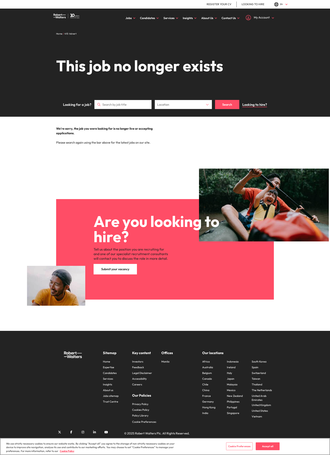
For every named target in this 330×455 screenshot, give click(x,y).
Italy (229, 373)
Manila (165, 361)
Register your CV (219, 4)
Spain (255, 367)
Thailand (257, 384)
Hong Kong (208, 407)
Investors (137, 361)
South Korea (259, 361)
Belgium (207, 373)
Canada (207, 378)
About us (108, 390)
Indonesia (233, 361)
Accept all (267, 446)
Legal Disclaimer (142, 373)
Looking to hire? (254, 104)
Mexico (231, 390)
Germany (208, 401)
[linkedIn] (94, 432)
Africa (206, 361)
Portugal (232, 407)
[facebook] (71, 432)
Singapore (233, 413)
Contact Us (229, 18)
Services (169, 18)
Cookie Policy (67, 451)
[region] (165, 446)
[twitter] (59, 432)
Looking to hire (253, 4)
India (205, 413)
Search (227, 104)
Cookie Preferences (144, 422)
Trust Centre (110, 401)
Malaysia (232, 384)
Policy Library (140, 415)
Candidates (147, 18)
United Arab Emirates (259, 398)
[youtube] (106, 432)
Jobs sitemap (111, 396)
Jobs (128, 18)
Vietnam (257, 416)
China (205, 390)
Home (106, 361)
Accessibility (139, 378)
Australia (207, 367)
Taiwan (256, 378)
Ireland (231, 367)
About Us (207, 18)
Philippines (233, 401)
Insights (188, 18)
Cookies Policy (140, 410)
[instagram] (82, 432)
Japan (230, 378)
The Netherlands (262, 390)
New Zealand (235, 396)
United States (260, 410)
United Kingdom (261, 405)
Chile (205, 384)
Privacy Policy (140, 404)
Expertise (108, 367)
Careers (137, 384)
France (206, 396)
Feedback (138, 367)
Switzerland (259, 373)
